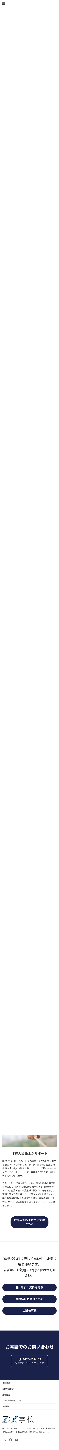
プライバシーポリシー (11, 1400)
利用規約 (6, 1406)
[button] (30, 1222)
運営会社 (6, 1395)
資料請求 (6, 1383)
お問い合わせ (8, 1389)
